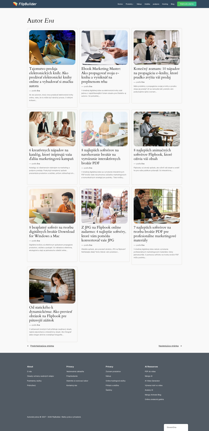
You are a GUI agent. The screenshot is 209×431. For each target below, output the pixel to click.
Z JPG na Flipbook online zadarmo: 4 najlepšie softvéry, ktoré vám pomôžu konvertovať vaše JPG (103, 234)
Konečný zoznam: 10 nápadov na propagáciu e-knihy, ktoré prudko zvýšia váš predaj (157, 73)
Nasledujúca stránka (170, 346)
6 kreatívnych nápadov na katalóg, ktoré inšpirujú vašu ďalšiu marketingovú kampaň (51, 154)
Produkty (129, 4)
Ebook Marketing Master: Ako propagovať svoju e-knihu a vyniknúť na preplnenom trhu (101, 75)
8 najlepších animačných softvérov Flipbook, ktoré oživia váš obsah (153, 154)
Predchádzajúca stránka (40, 346)
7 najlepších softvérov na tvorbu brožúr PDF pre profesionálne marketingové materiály (155, 234)
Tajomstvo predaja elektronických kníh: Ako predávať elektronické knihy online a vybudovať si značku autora (51, 77)
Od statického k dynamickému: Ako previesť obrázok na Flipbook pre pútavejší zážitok (50, 314)
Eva (38, 91)
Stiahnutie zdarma (187, 4)
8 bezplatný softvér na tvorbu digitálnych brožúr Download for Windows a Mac (52, 231)
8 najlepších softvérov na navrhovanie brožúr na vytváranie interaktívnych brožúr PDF (100, 156)
